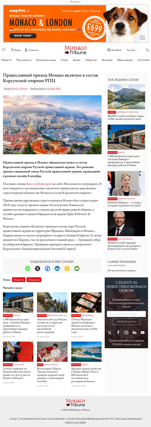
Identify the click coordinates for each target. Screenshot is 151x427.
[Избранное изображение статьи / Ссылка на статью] (18, 302)
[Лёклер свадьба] (52, 352)
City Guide (143, 60)
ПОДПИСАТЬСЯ (126, 321)
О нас (14, 418)
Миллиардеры (125, 239)
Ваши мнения (125, 60)
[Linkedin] (57, 268)
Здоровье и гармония (127, 112)
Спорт (64, 60)
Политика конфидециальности (90, 418)
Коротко (8, 316)
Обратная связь (75, 422)
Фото (40, 365)
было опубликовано (39, 184)
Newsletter (116, 50)
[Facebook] (47, 268)
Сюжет (111, 112)
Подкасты (33, 50)
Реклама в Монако (128, 418)
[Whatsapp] (27, 268)
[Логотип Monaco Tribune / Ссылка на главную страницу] (75, 49)
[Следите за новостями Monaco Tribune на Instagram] (126, 333)
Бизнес (77, 60)
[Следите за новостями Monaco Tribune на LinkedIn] (134, 333)
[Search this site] (147, 50)
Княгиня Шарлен (126, 199)
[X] (37, 268)
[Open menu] (3, 48)
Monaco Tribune (19, 88)
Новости (6, 60)
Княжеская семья (46, 60)
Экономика (88, 316)
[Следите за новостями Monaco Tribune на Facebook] (118, 333)
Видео (18, 50)
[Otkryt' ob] (75, 24)
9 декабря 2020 (52, 88)
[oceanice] (86, 352)
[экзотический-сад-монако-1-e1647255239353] (52, 302)
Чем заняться (23, 60)
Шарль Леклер (51, 365)
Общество (91, 60)
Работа (16, 316)
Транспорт (18, 365)
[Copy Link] (67, 268)
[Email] (76, 268)
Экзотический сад (57, 316)
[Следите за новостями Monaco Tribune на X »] (110, 333)
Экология (107, 60)
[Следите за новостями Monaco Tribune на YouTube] (142, 333)
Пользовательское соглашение (42, 418)
